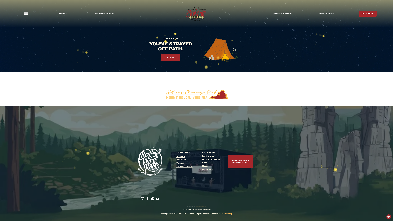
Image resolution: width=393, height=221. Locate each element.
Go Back (171, 57)
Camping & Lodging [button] (104, 14)
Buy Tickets (367, 14)
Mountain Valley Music (202, 206)
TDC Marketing (226, 214)
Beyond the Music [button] (282, 14)
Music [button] (62, 14)
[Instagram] (142, 198)
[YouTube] (157, 198)
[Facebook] (147, 198)
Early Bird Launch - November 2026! (240, 161)
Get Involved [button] (325, 14)
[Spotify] (152, 198)
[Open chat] (388, 216)
